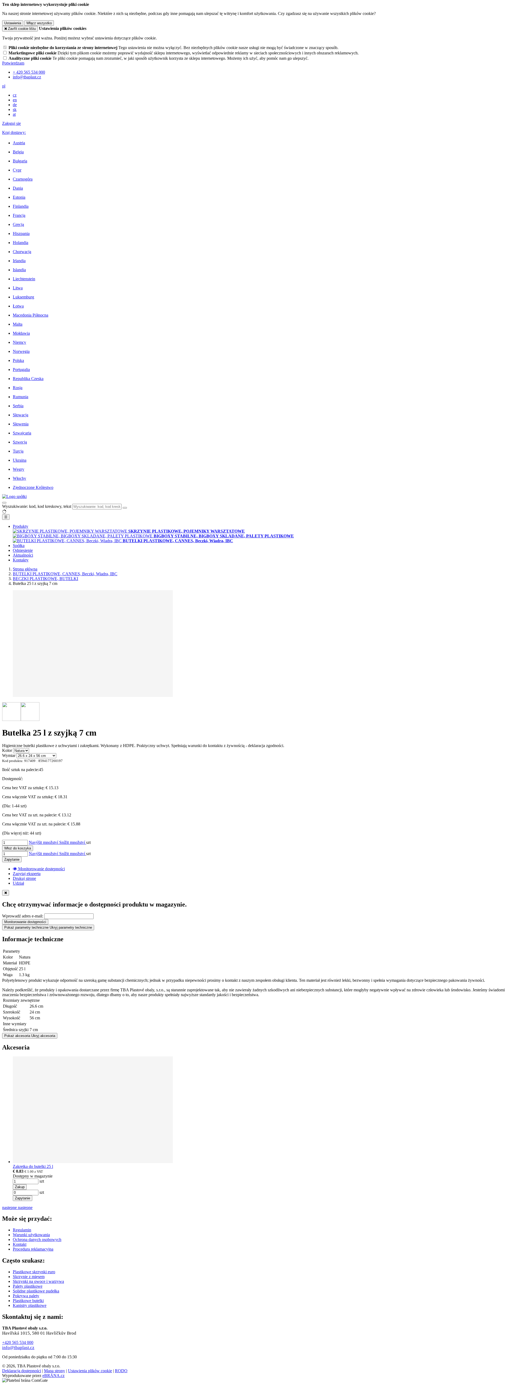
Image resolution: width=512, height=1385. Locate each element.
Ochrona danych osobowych (37, 1239)
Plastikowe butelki (28, 1300)
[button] (3, 86)
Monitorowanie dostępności (25, 922)
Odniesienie (23, 550)
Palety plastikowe (27, 1286)
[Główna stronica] (14, 496)
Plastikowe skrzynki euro (34, 1272)
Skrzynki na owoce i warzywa (38, 1281)
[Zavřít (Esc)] (5, 893)
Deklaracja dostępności (21, 1370)
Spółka (19, 545)
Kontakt (19, 1244)
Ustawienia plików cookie (90, 1370)
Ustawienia (12, 23)
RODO (121, 1370)
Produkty (20, 526)
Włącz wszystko (39, 23)
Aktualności (23, 555)
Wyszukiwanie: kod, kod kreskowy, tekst (36, 506)
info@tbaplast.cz (18, 1347)
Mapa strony (54, 1370)
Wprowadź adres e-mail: (22, 916)
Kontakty (21, 560)
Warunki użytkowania (31, 1234)
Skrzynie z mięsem (29, 1276)
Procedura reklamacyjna (33, 1249)
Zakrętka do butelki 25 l (33, 1166)
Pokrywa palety (26, 1296)
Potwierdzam (13, 63)
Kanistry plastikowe (29, 1305)
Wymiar (8, 755)
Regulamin (22, 1230)
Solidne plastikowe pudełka (36, 1291)
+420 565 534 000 (17, 1342)
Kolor (7, 750)
